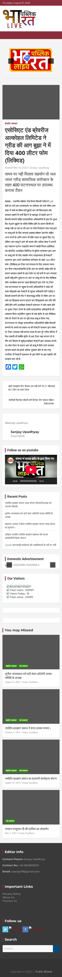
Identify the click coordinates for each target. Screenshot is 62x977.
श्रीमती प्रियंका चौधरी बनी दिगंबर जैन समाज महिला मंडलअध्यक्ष (31, 401)
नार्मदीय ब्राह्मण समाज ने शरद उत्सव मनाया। (28, 728)
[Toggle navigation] (6, 35)
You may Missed (19, 630)
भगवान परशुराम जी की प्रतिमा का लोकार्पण (27, 829)
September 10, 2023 (16, 167)
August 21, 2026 (12, 682)
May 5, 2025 (11, 833)
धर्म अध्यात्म (23, 666)
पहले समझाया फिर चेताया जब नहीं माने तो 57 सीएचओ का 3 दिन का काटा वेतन (31, 388)
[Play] (9, 481)
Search (56, 948)
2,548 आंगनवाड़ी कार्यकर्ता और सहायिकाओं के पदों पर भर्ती (30, 545)
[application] (31, 469)
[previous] (11, 61)
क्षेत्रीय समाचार (11, 123)
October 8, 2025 (12, 732)
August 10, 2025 (12, 783)
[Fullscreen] (52, 481)
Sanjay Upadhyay (39, 167)
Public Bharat (44, 971)
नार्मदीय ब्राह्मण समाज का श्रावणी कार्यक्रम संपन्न (31, 778)
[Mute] (47, 481)
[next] (51, 61)
